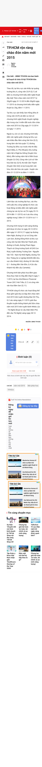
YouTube (13, 30)
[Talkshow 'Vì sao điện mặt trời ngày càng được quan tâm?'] (35, 520)
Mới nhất (7, 36)
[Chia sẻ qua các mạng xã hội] (37, 342)
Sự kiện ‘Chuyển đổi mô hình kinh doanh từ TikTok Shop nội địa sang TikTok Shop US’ (11, 533)
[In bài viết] (3, 77)
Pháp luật (35, 36)
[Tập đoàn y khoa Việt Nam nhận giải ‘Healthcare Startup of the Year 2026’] (11, 548)
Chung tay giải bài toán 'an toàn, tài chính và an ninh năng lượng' (23, 530)
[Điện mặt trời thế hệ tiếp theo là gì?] (23, 548)
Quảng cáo (25, 31)
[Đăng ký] (28, 406)
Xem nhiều (13, 36)
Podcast (6, 30)
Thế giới (29, 36)
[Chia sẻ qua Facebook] (27, 342)
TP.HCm (11, 390)
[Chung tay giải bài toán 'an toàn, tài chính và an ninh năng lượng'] (23, 520)
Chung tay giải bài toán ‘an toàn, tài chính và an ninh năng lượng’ (35, 558)
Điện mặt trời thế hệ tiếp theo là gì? (23, 556)
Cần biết (20, 31)
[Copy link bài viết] (32, 342)
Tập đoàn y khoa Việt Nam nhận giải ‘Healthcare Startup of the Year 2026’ (11, 560)
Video (19, 36)
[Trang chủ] (3, 37)
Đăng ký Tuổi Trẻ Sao (36, 31)
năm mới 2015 (19, 386)
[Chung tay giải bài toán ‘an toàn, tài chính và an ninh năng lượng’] (35, 548)
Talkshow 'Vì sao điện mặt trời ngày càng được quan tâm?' (35, 530)
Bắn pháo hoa (33, 386)
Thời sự (23, 36)
